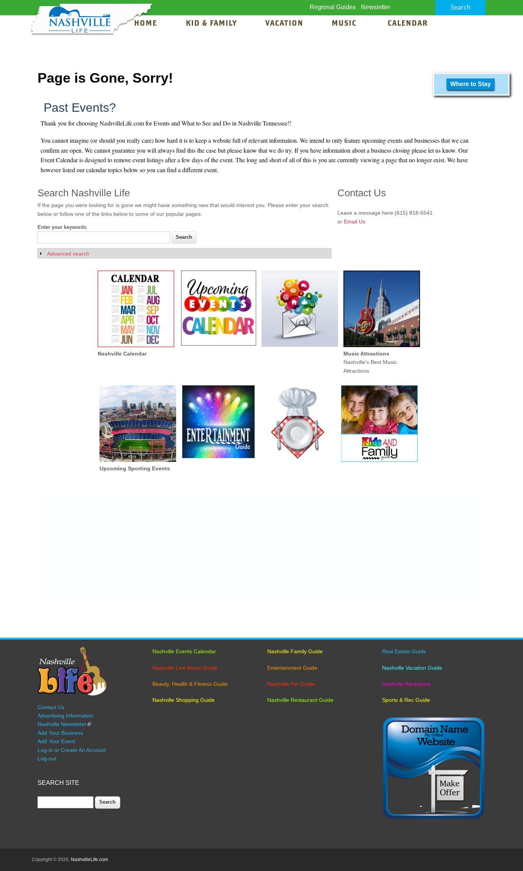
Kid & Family (211, 23)
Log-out (47, 758)
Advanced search (68, 254)
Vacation (284, 23)
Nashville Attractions (406, 684)
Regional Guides (333, 7)
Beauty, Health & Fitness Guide (190, 684)
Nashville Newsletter (64, 724)
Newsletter (375, 7)
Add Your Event (56, 741)
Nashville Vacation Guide (412, 668)
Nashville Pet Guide (291, 684)
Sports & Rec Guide (406, 700)
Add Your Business (60, 733)
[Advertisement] (259, 548)
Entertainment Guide (292, 668)
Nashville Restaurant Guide (300, 700)
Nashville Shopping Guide (183, 700)
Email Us (354, 222)
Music (345, 23)
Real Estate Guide (404, 651)
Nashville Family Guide (295, 651)
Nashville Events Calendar (184, 651)
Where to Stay (470, 84)
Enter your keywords (62, 227)
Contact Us (51, 707)
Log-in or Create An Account (72, 750)
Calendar (407, 23)
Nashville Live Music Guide (184, 668)
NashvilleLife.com (89, 859)
